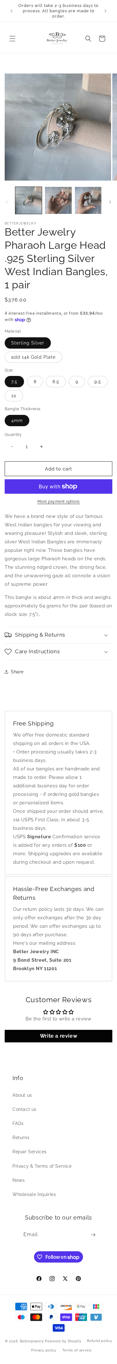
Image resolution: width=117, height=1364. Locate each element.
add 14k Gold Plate (33, 357)
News (18, 1180)
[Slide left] (7, 202)
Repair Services (29, 1151)
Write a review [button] (58, 1036)
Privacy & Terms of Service (42, 1166)
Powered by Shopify (63, 1341)
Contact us (24, 1109)
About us (22, 1095)
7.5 (14, 381)
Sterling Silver (27, 342)
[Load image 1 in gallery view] (28, 200)
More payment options (58, 501)
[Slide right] (110, 202)
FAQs (17, 1123)
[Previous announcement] (11, 11)
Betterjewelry (32, 1341)
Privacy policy (43, 1350)
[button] (12, 39)
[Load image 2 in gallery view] (58, 200)
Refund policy (99, 1341)
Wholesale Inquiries (34, 1194)
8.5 (55, 381)
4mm (17, 420)
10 (14, 395)
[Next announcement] (105, 11)
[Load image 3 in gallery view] (88, 200)
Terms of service (77, 1350)
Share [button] (17, 671)
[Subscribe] (93, 1235)
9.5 (97, 381)
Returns (20, 1137)
